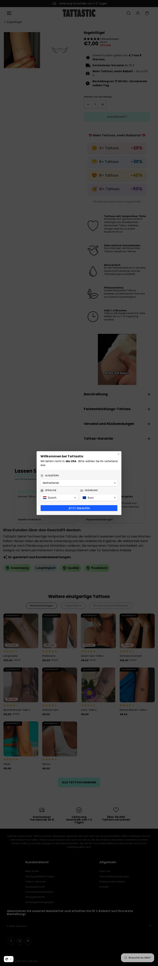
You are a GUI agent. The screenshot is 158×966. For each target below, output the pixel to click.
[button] (8, 959)
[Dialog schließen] (118, 454)
